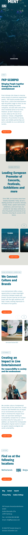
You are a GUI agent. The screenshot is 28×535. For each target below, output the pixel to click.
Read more (6, 132)
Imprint (16, 491)
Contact (9, 491)
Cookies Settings (18, 495)
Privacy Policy (6, 495)
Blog (3, 491)
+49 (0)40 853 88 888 (12, 517)
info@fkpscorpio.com (13, 520)
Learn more (14, 257)
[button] (24, 225)
